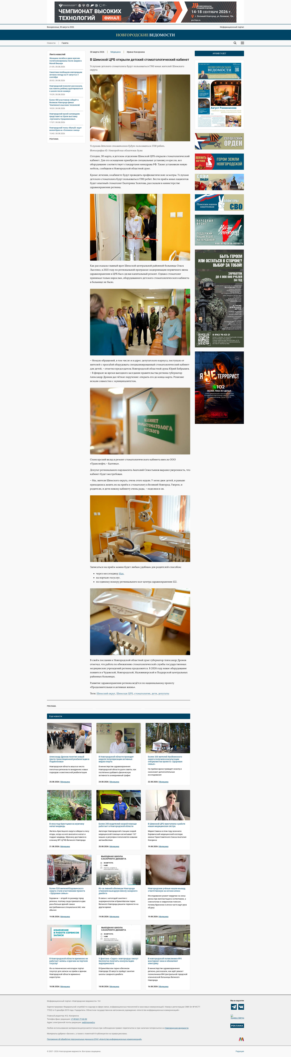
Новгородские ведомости (177, 1028)
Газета (65, 43)
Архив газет (219, 53)
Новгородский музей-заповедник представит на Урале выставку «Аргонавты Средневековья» (64, 116)
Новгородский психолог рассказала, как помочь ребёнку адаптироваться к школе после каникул (66, 88)
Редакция (240, 1051)
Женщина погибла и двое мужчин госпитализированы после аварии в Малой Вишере (65, 61)
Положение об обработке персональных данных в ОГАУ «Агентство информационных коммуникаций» (94, 1039)
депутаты (163, 693)
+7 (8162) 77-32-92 (79, 1019)
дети (154, 693)
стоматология (142, 693)
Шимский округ (106, 693)
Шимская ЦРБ (124, 693)
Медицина (115, 52)
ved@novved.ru (88, 1022)
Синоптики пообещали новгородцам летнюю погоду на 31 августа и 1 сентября (65, 74)
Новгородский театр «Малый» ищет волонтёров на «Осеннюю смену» (65, 129)
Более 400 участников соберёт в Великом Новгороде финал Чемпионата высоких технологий (64, 102)
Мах (121, 573)
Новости (51, 43)
